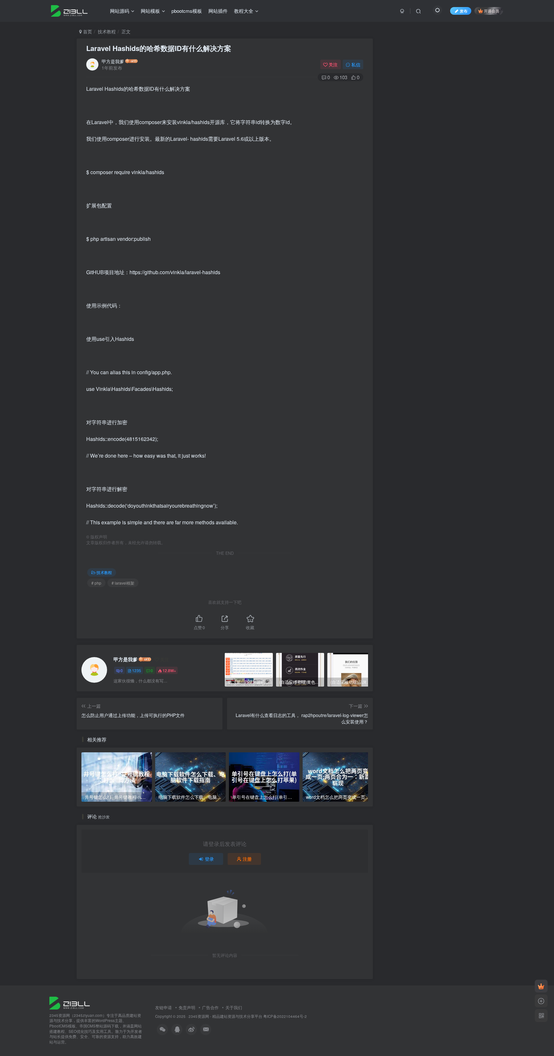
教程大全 (243, 10)
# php (96, 583)
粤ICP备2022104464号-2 (285, 1016)
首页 (87, 31)
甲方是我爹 (113, 61)
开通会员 (491, 10)
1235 (136, 670)
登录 (209, 859)
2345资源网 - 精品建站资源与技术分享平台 (225, 1016)
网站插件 (218, 10)
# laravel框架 (123, 583)
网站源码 (119, 10)
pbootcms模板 (187, 10)
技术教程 (107, 31)
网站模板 (150, 10)
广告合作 (210, 1007)
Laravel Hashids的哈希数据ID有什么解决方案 (158, 48)
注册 (247, 859)
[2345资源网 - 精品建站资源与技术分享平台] (69, 1002)
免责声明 (187, 1007)
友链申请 (163, 1007)
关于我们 (233, 1007)
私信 (355, 64)
